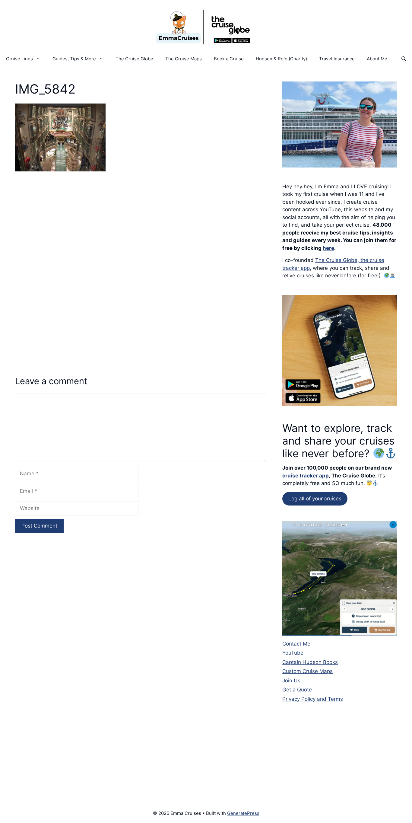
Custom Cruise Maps (307, 671)
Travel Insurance (337, 59)
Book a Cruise (229, 59)
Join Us (291, 681)
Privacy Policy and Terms (312, 699)
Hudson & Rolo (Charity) (281, 59)
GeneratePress (243, 813)
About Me (377, 59)
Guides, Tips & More (74, 59)
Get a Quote (297, 690)
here (328, 248)
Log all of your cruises (314, 499)
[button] (403, 58)
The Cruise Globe (134, 59)
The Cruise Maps (183, 59)
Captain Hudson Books (310, 662)
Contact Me (296, 644)
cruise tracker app (305, 476)
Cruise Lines (19, 59)
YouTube (292, 653)
